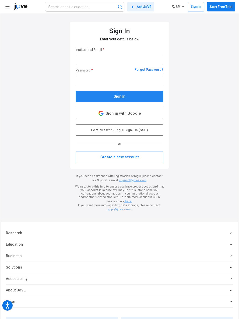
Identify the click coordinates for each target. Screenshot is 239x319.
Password (84, 70)
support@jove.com (132, 180)
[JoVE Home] (21, 6)
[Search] (120, 6)
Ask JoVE (144, 7)
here (128, 201)
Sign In (119, 96)
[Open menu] (7, 6)
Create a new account (119, 157)
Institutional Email (90, 50)
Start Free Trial (221, 7)
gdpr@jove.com (119, 209)
